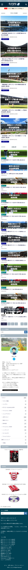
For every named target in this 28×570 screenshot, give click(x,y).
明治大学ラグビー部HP (5, 550)
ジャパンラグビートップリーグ (7, 545)
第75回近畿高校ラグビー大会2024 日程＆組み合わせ (13, 202)
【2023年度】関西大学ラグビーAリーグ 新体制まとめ (13, 231)
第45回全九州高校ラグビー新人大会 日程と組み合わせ (13, 303)
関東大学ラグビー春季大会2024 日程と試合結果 (12, 173)
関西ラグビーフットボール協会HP (8, 542)
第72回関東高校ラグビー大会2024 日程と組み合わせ (13, 159)
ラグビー (14, 397)
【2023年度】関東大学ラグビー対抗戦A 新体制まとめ (13, 260)
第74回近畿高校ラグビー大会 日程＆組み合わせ (12, 289)
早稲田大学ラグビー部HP (6, 547)
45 (22, 323)
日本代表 (14, 423)
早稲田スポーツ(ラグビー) (6, 548)
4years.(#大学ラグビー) (5, 556)
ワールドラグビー (14, 436)
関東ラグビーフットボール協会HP (8, 540)
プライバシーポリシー (19, 565)
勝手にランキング (14, 439)
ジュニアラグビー (14, 413)
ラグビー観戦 (14, 401)
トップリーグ (14, 430)
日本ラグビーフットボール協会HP (8, 539)
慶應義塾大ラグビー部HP (6, 553)
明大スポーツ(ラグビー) (6, 551)
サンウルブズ (14, 433)
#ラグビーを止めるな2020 (14, 407)
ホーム (5, 565)
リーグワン (14, 404)
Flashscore (3, 558)
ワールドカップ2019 (14, 426)
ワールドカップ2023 (14, 410)
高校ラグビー (14, 420)
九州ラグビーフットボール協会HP (8, 544)
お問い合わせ (11, 565)
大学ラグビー (14, 417)
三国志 (14, 442)
